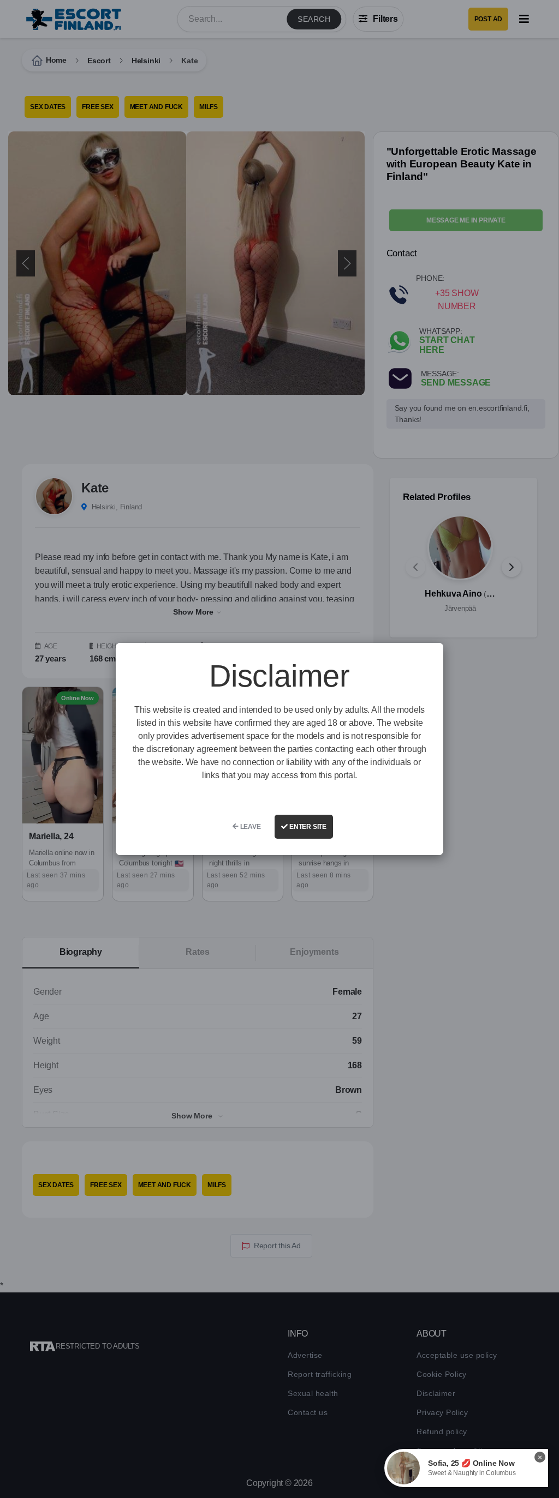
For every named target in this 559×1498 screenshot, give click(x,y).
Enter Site (307, 827)
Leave (250, 827)
